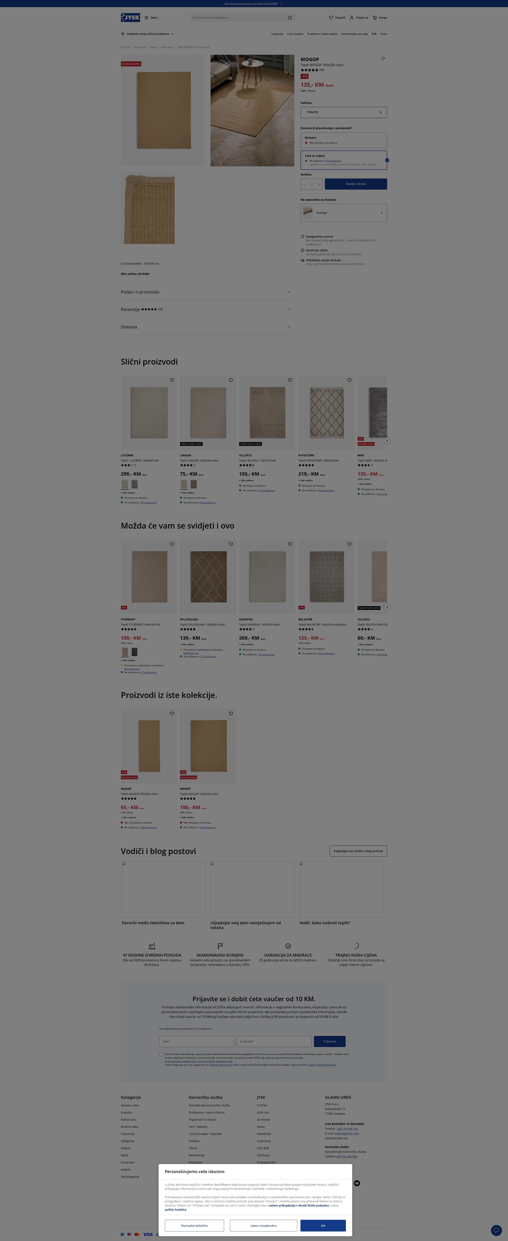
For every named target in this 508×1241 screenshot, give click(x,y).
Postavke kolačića (194, 1226)
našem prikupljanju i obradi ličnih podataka (299, 1205)
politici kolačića (175, 1209)
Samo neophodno (264, 1226)
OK (323, 1226)
